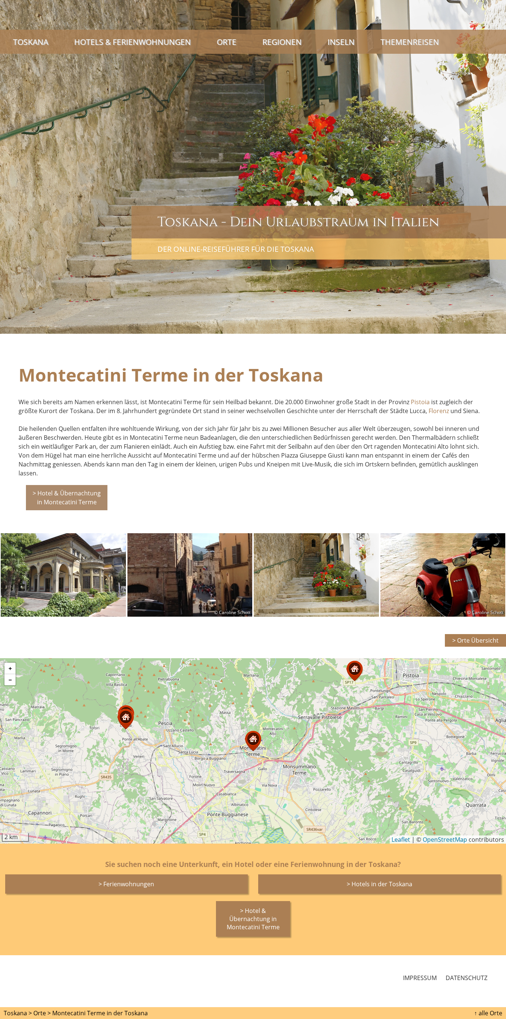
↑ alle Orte (488, 1013)
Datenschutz (466, 978)
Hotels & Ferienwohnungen (132, 41)
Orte (226, 41)
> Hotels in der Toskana (379, 884)
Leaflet (401, 839)
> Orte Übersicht (475, 640)
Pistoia (420, 402)
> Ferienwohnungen (126, 884)
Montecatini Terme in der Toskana (100, 1013)
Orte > (42, 1013)
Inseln (340, 41)
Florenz (439, 411)
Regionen (282, 41)
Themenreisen (409, 41)
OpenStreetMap (445, 839)
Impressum (420, 978)
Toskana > (18, 1013)
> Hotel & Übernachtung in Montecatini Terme (67, 497)
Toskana (30, 41)
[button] (125, 719)
